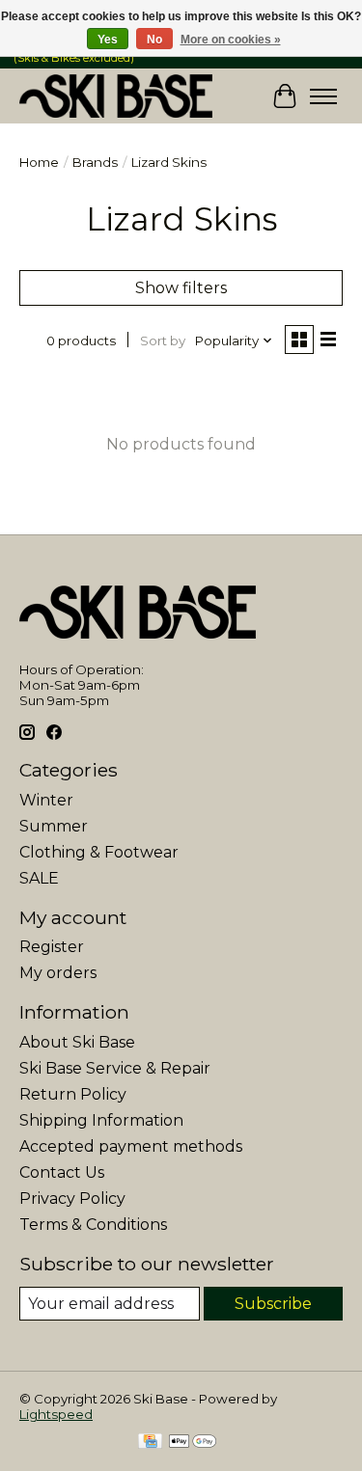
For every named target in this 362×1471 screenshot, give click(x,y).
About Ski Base (77, 1042)
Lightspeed (56, 1414)
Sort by (162, 340)
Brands (95, 162)
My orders (58, 973)
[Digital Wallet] (192, 1442)
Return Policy (72, 1094)
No (154, 39)
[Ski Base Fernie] (115, 96)
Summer (53, 826)
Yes (107, 39)
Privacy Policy (72, 1198)
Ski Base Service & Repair (114, 1068)
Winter (46, 800)
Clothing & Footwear (99, 852)
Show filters (181, 288)
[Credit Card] (150, 1442)
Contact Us (61, 1172)
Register (51, 947)
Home (39, 162)
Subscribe (273, 1303)
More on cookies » (231, 39)
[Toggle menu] (323, 96)
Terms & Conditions (93, 1224)
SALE (39, 878)
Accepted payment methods (130, 1146)
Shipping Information (101, 1120)
